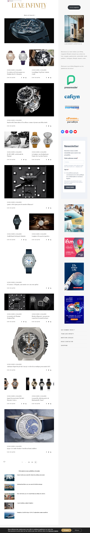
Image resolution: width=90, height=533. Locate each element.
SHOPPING (64, 345)
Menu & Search (29, 15)
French (11, 1)
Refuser (77, 530)
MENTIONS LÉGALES (67, 337)
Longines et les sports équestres (40, 236)
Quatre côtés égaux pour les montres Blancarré (20, 204)
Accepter (66, 530)
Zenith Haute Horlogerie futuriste (16, 236)
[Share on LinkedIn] (26, 78)
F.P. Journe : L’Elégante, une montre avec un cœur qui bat (22, 284)
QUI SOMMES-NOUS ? (68, 330)
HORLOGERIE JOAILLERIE (16, 59)
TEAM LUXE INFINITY (67, 334)
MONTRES (16, 61)
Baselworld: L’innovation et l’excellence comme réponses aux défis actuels (27, 122)
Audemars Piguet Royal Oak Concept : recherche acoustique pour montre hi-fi (28, 366)
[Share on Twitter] (23, 78)
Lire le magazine (74, 7)
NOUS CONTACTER (67, 341)
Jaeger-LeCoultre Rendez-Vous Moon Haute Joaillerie (22, 448)
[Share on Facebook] (21, 78)
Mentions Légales (53, 531)
